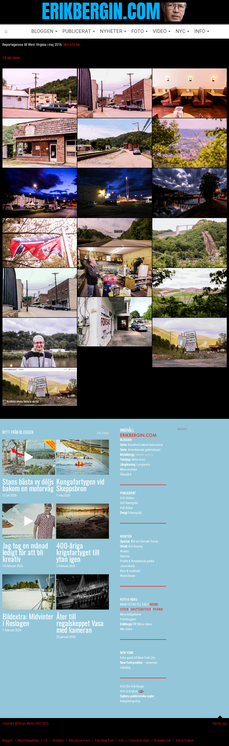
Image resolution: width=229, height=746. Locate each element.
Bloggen (7, 740)
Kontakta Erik (162, 740)
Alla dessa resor (79, 740)
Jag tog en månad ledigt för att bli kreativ (25, 552)
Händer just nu (137, 454)
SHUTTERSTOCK (141, 609)
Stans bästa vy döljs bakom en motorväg (28, 484)
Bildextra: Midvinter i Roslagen (27, 619)
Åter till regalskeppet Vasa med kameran (80, 623)
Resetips (58, 740)
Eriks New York (104, 740)
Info (121, 740)
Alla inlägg (103, 432)
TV (45, 740)
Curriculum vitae (139, 740)
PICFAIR (158, 609)
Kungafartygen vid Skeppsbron (80, 484)
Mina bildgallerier (28, 740)
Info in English (185, 740)
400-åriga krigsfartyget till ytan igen (77, 552)
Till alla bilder (11, 58)
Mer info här (71, 44)
